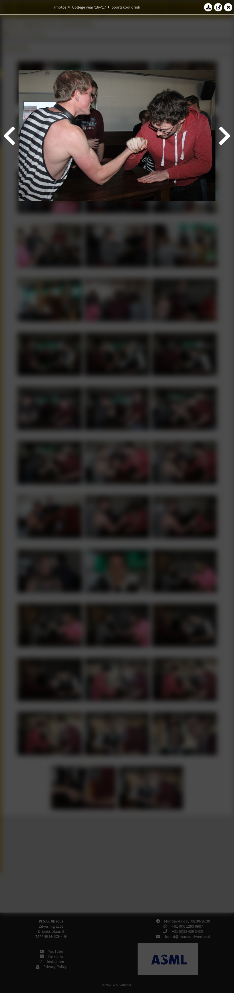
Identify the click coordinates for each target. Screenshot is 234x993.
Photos (60, 7)
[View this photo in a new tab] (218, 7)
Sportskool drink (126, 7)
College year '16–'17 (89, 7)
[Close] (228, 7)
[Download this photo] (208, 7)
